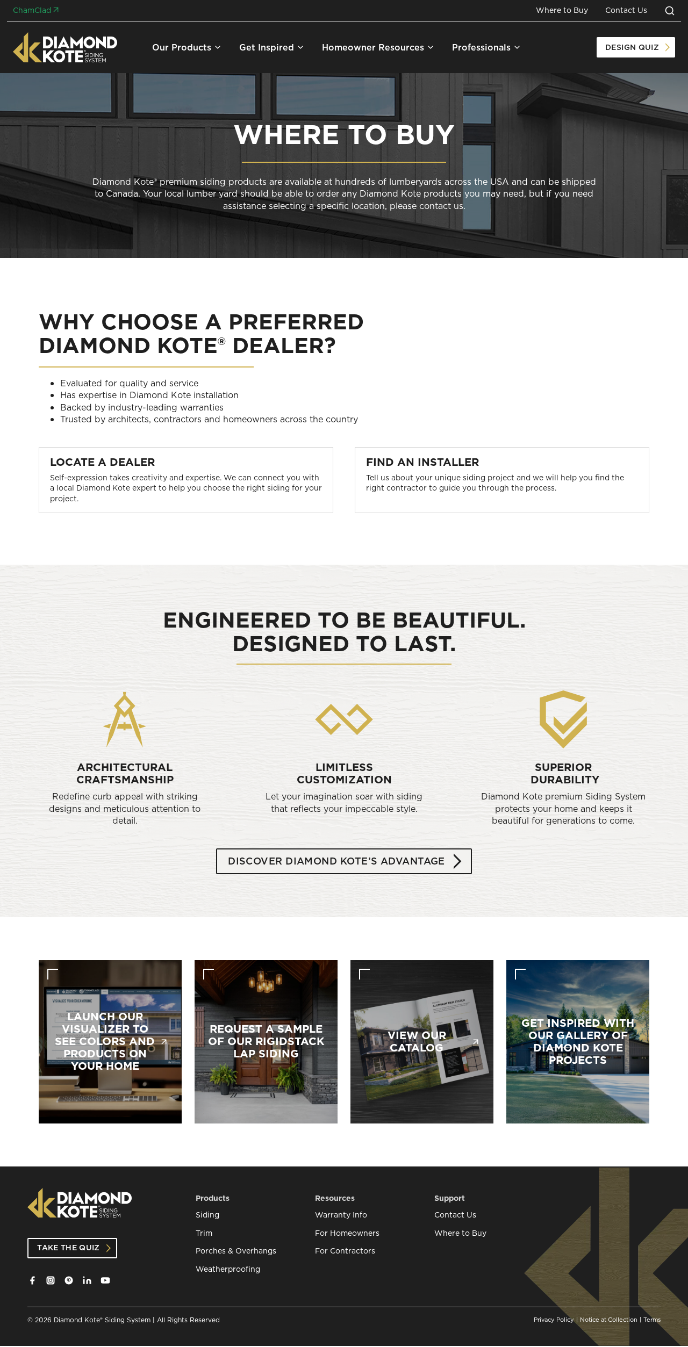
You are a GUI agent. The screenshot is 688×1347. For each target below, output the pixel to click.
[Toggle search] (669, 10)
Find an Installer (422, 462)
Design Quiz (632, 47)
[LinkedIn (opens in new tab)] (87, 1280)
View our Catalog (417, 1041)
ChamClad (32, 10)
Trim (204, 1233)
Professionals (481, 47)
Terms (652, 1319)
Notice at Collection (608, 1319)
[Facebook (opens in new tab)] (32, 1280)
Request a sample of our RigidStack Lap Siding (266, 1041)
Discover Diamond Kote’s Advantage (336, 861)
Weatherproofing (228, 1269)
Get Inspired (266, 47)
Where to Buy (562, 10)
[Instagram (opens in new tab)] (50, 1280)
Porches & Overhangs (236, 1251)
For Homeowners (347, 1233)
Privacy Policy (554, 1319)
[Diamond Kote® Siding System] (65, 47)
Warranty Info (341, 1215)
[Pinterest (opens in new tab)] (69, 1280)
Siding (207, 1215)
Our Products (181, 47)
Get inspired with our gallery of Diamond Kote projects (577, 1042)
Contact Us (626, 10)
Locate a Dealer (102, 462)
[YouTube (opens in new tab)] (105, 1280)
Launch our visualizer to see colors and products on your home (105, 1041)
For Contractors (345, 1251)
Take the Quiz (68, 1247)
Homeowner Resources (373, 47)
